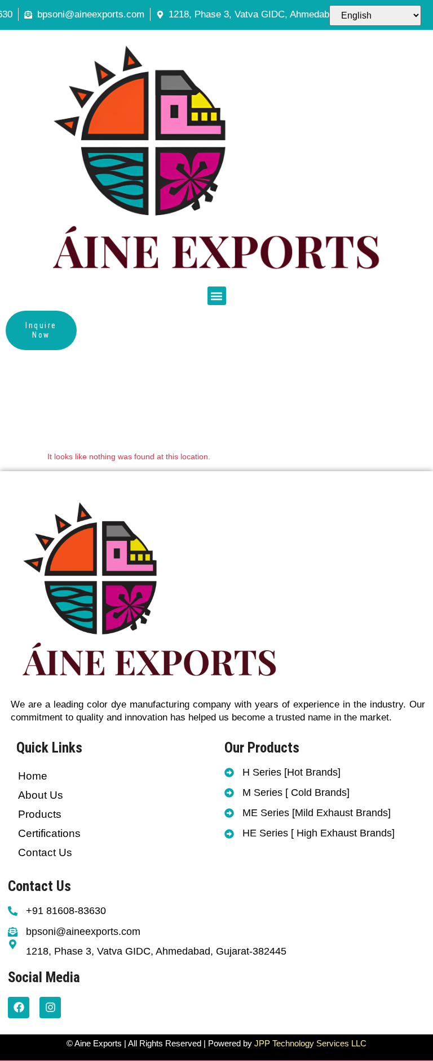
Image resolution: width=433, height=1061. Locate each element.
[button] (216, 295)
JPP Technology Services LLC (309, 1043)
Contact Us (45, 852)
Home (32, 776)
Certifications (49, 833)
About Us (40, 795)
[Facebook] (18, 1007)
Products (39, 814)
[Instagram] (50, 1007)
